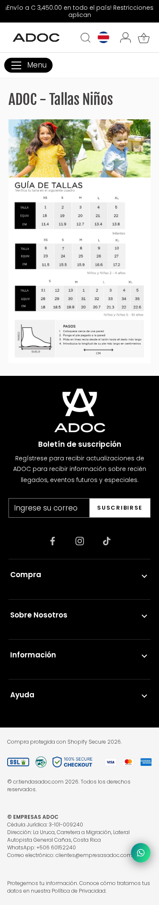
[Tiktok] (107, 541)
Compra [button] (25, 575)
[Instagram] (79, 541)
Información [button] (33, 655)
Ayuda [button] (22, 695)
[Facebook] (52, 541)
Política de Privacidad (79, 890)
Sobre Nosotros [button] (38, 615)
